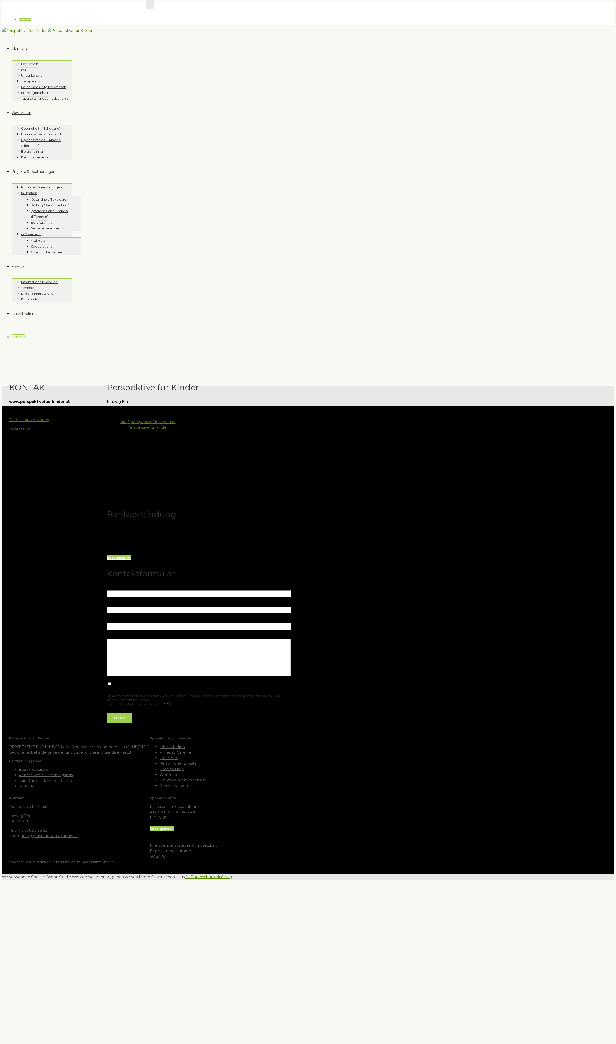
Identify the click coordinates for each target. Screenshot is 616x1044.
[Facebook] (148, 4)
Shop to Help (172, 769)
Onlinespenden (174, 785)
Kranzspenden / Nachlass (183, 780)
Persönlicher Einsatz (178, 763)
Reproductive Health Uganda (46, 775)
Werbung (168, 774)
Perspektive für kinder (147, 427)
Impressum (19, 429)
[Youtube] (152, 4)
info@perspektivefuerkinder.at (148, 421)
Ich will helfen (172, 746)
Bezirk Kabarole (33, 769)
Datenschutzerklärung (30, 420)
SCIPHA (26, 786)
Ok (188, 876)
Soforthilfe (169, 758)
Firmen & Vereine (175, 752)
